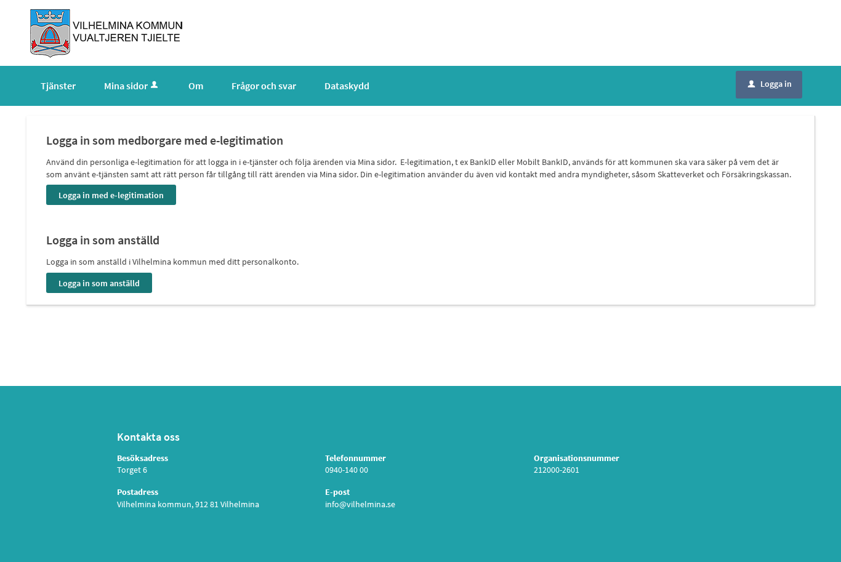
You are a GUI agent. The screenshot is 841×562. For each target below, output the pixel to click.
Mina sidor (126, 85)
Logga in (770, 83)
